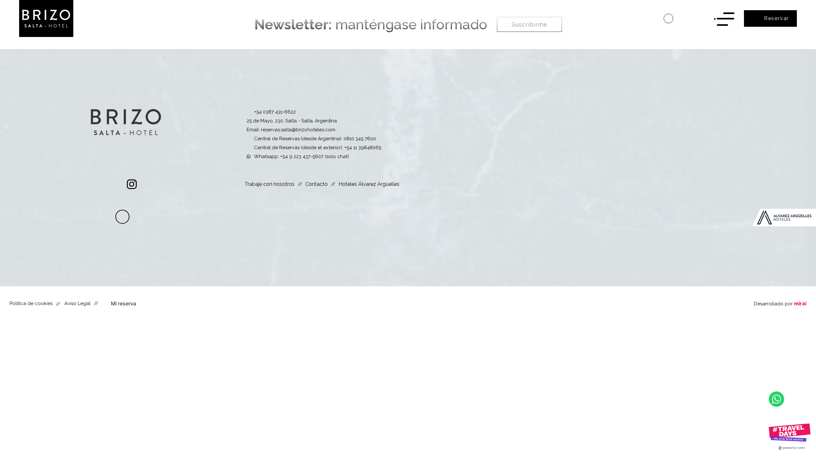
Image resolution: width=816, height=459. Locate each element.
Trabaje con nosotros (269, 184)
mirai (800, 304)
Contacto (316, 184)
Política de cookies (31, 303)
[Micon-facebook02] (114, 184)
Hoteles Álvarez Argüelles (369, 184)
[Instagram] (131, 184)
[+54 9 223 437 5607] (668, 18)
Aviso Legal (77, 303)
